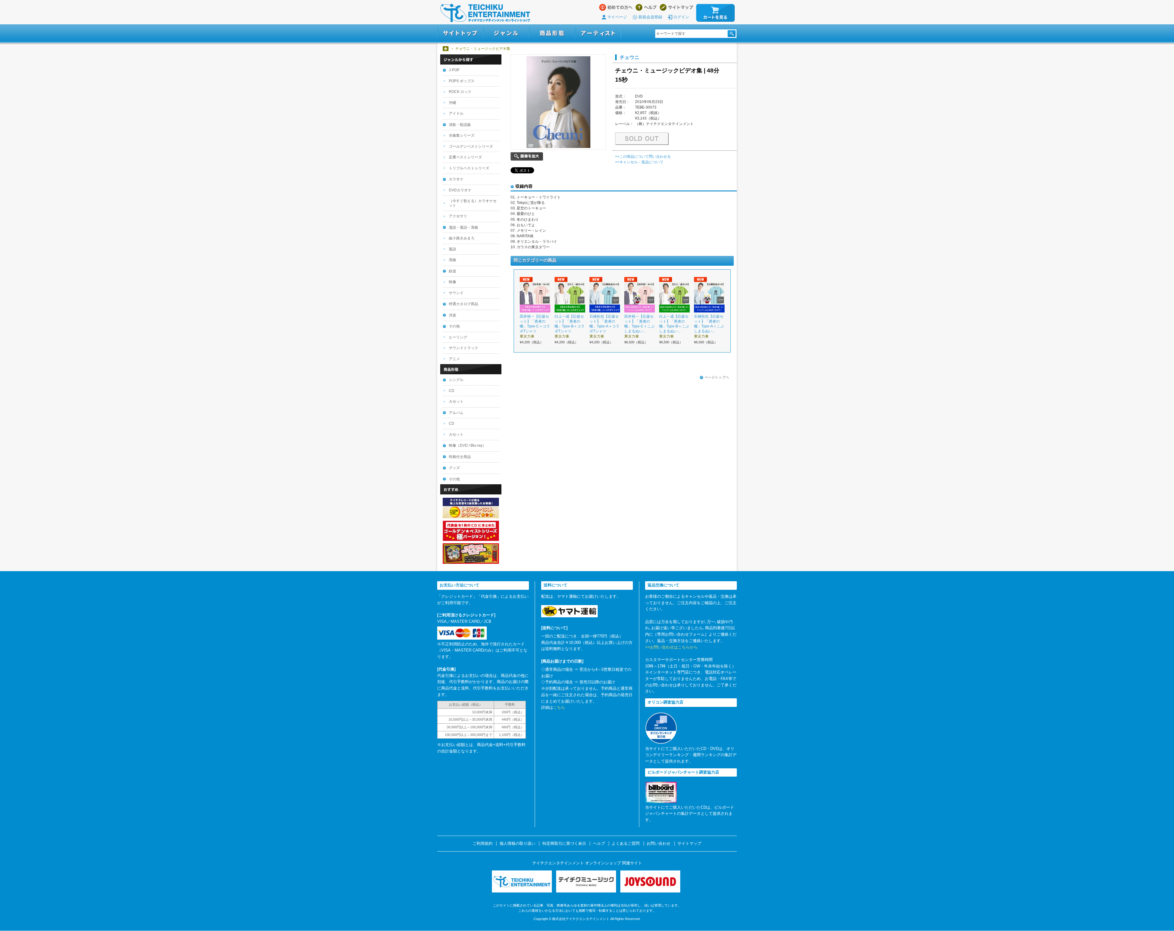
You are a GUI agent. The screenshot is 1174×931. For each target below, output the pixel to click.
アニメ (454, 359)
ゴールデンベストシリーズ (471, 146)
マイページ (617, 17)
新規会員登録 (650, 17)
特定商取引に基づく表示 (564, 843)
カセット (456, 401)
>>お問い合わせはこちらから (671, 647)
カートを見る (715, 13)
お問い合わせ (658, 843)
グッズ (454, 468)
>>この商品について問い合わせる (643, 156)
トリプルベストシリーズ (469, 168)
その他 (454, 326)
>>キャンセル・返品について (639, 162)
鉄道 (452, 271)
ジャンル (506, 33)
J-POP (454, 70)
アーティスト (598, 33)
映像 (452, 282)
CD (451, 391)
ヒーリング (458, 337)
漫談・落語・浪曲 (463, 227)
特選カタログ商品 (463, 304)
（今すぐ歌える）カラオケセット (473, 203)
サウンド (456, 293)
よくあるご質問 (626, 843)
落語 (452, 249)
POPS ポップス (461, 81)
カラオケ (456, 179)
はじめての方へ (616, 7)
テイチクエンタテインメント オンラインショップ (485, 13)
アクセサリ (458, 216)
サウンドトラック (463, 348)
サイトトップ (460, 33)
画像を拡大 (527, 156)
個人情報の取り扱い (517, 843)
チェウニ (629, 57)
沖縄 (452, 103)
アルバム (456, 413)
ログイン (681, 17)
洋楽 (452, 315)
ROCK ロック (460, 92)
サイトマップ (676, 7)
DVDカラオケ (460, 190)
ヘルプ (646, 7)
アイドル (456, 113)
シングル (456, 380)
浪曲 (452, 260)
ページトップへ (714, 377)
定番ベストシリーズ (465, 157)
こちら (559, 707)
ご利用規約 (483, 843)
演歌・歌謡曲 (460, 125)
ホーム (446, 48)
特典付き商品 (460, 457)
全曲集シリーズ (461, 135)
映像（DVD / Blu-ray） (467, 445)
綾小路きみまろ (461, 238)
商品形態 (552, 33)
